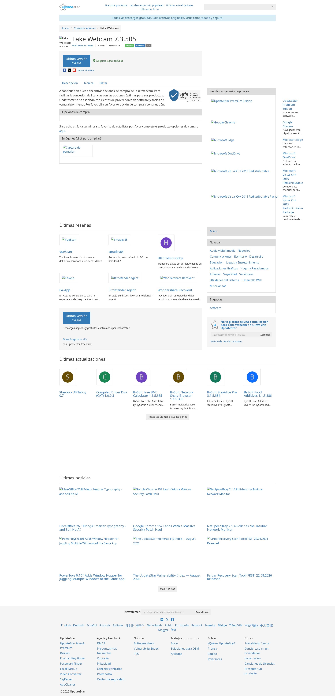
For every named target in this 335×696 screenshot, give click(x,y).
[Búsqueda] (272, 7)
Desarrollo (256, 256)
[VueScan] (69, 239)
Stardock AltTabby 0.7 (72, 394)
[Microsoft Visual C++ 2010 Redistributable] (240, 171)
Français (104, 625)
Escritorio (240, 256)
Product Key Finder (72, 658)
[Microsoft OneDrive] (226, 153)
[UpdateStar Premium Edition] (232, 101)
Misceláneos (218, 286)
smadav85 (116, 252)
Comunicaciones (221, 256)
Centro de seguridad (110, 679)
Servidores (246, 274)
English (66, 625)
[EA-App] (68, 278)
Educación (217, 262)
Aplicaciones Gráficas (224, 268)
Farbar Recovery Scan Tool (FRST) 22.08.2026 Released (239, 577)
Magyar (163, 630)
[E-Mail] (75, 70)
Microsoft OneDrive (289, 155)
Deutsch (78, 625)
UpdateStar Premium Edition (290, 105)
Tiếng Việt (235, 625)
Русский (196, 625)
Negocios (244, 251)
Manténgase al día (75, 339)
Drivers (65, 653)
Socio (174, 643)
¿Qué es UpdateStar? (221, 643)
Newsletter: (132, 612)
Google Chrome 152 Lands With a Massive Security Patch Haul (164, 528)
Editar (103, 83)
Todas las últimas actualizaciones (167, 416)
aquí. (62, 131)
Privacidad (104, 663)
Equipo (212, 654)
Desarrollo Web (251, 280)
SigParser (66, 679)
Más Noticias (167, 588)
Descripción (70, 83)
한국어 (140, 625)
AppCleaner (67, 684)
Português (182, 625)
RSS (136, 654)
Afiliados (176, 654)
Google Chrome (288, 124)
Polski (169, 625)
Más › (213, 231)
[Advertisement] (130, 191)
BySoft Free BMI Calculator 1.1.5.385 (147, 394)
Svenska (210, 625)
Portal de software (257, 643)
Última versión (76, 61)
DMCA (101, 643)
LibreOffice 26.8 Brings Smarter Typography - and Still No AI (92, 528)
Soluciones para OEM (185, 648)
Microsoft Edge (293, 140)
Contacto (103, 658)
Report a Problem (85, 70)
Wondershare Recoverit (175, 290)
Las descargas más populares (147, 5)
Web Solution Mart (82, 45)
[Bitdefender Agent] (124, 278)
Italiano (118, 625)
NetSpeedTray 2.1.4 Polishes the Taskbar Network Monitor (237, 528)
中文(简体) (251, 625)
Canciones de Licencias (260, 663)
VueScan (65, 252)
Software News (144, 643)
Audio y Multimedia (222, 251)
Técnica (89, 83)
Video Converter (70, 674)
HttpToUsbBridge (170, 258)
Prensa (212, 648)
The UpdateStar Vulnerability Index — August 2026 (166, 577)
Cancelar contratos (109, 669)
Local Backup (68, 669)
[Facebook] (65, 70)
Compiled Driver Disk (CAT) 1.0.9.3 (112, 394)
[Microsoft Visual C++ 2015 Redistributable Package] (245, 196)
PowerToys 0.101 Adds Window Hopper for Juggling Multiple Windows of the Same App (92, 577)
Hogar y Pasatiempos (254, 268)
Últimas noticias (150, 9)
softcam (215, 308)
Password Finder (71, 663)
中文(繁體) (266, 625)
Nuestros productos (116, 5)
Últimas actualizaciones (179, 5)
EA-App (64, 290)
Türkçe (222, 625)
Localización (253, 658)
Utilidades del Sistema (224, 280)
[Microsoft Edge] (223, 140)
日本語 (129, 625)
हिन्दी (173, 630)
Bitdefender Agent (122, 290)
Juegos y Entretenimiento (242, 262)
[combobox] (236, 7)
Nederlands (154, 625)
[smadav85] (119, 239)
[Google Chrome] (223, 122)
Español (92, 625)
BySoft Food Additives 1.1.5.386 (258, 394)
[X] (70, 70)
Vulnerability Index (146, 648)
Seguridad (230, 274)
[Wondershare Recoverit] (178, 278)
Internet (215, 274)
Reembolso (104, 674)
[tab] (70, 83)
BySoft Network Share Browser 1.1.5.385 (181, 395)
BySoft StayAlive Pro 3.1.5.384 (222, 394)
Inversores (215, 659)
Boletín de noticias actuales (226, 341)
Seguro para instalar (109, 61)
